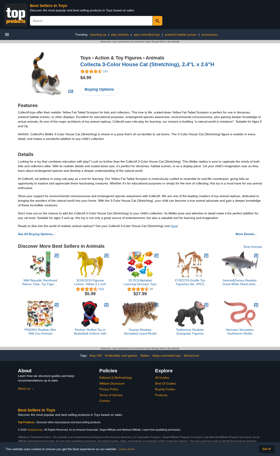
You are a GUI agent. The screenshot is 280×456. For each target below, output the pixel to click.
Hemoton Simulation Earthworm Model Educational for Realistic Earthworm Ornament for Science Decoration (239, 331)
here (174, 226)
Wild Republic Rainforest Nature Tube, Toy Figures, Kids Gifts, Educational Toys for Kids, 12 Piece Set (40, 282)
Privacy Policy (108, 389)
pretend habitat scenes (181, 34)
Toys (85, 58)
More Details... (246, 234)
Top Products (26, 422)
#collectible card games (121, 355)
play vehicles (120, 34)
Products (161, 395)
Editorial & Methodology (115, 377)
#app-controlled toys (166, 355)
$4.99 (85, 77)
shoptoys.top (34, 429)
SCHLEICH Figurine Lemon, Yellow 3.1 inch (90, 282)
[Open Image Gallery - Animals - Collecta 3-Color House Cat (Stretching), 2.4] (70, 91)
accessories (209, 34)
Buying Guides (165, 389)
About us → (26, 388)
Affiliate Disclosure (112, 383)
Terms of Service (110, 395)
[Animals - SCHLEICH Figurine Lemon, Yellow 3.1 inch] (106, 255)
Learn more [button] (127, 449)
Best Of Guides (165, 383)
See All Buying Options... (36, 234)
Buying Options (99, 89)
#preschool (191, 355)
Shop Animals (252, 246)
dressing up (98, 34)
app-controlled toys (147, 34)
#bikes (144, 355)
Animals (155, 58)
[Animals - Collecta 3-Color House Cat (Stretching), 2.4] (46, 73)
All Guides (162, 377)
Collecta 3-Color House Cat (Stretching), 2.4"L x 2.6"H (147, 64)
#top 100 (95, 355)
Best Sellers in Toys (48, 5)
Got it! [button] (266, 449)
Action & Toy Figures (118, 58)
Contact (104, 400)
